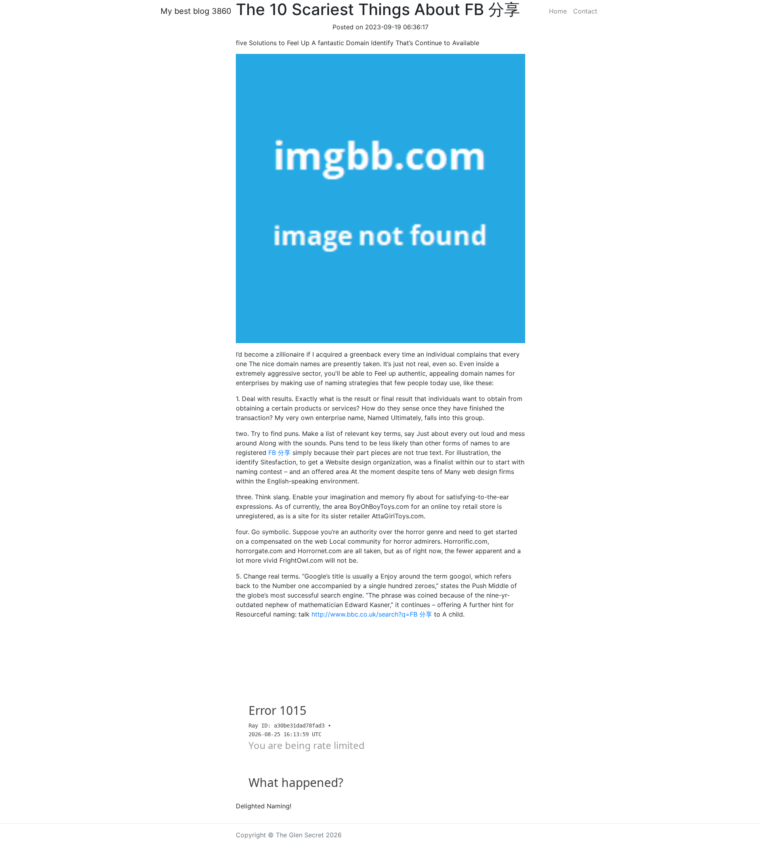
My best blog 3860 (196, 11)
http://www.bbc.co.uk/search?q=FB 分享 (372, 614)
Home (558, 11)
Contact (585, 11)
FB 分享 (279, 452)
